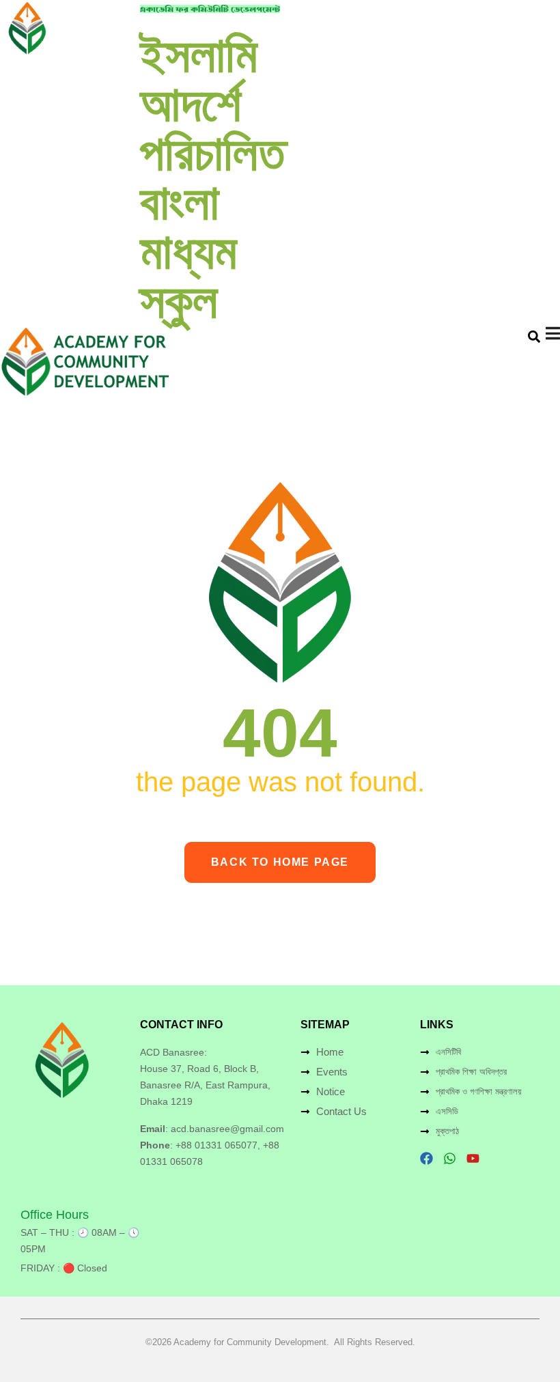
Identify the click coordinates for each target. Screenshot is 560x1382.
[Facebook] (426, 1158)
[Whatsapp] (449, 1158)
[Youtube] (472, 1158)
